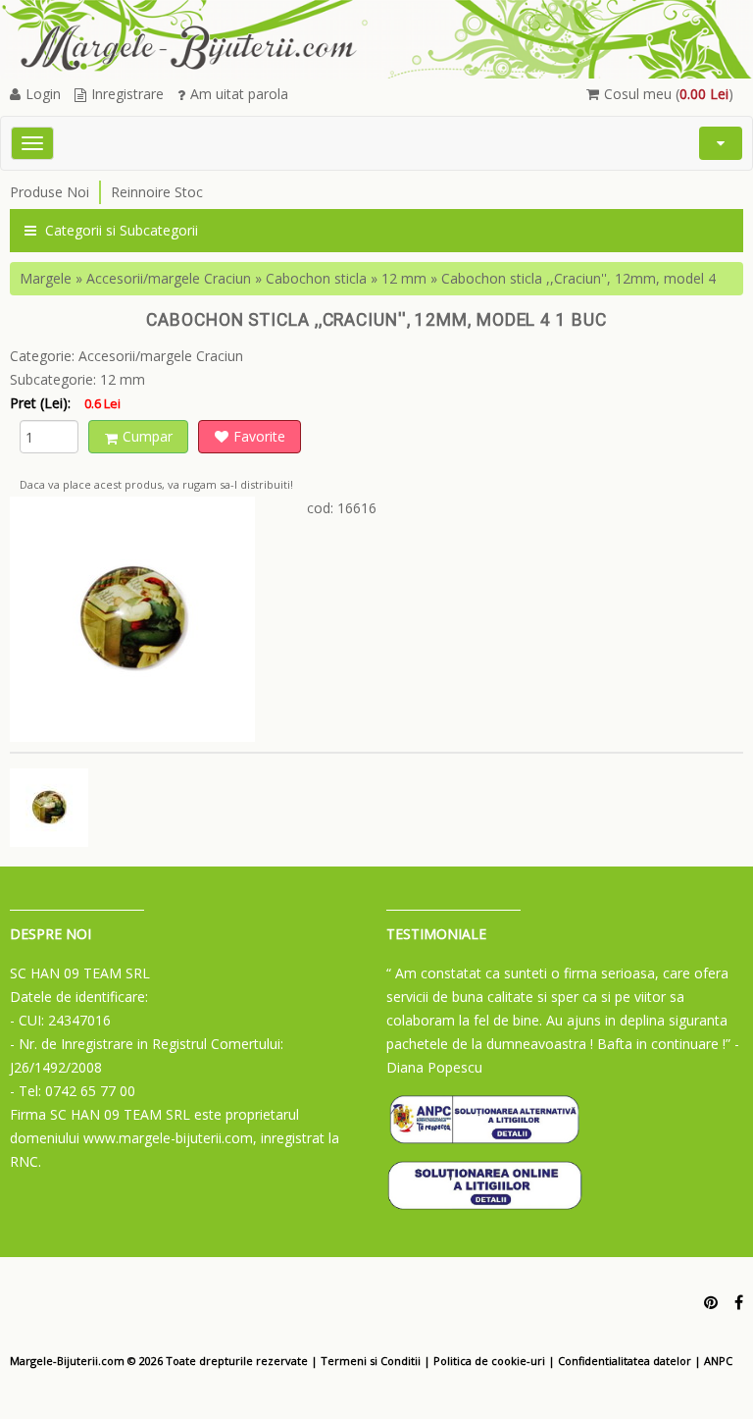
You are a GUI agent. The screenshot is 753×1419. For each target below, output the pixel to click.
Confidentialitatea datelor (624, 1360)
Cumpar (148, 436)
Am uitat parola (239, 93)
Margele (46, 278)
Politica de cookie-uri (489, 1360)
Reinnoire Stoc (157, 192)
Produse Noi (49, 192)
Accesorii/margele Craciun (168, 278)
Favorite (259, 436)
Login (43, 93)
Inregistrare (127, 93)
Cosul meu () (668, 93)
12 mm (404, 278)
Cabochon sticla (316, 278)
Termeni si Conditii (371, 1360)
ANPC (718, 1360)
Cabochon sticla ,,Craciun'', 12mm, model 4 (578, 278)
